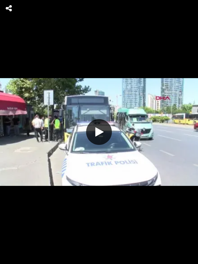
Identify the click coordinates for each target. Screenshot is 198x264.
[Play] (99, 132)
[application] (99, 132)
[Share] (9, 8)
